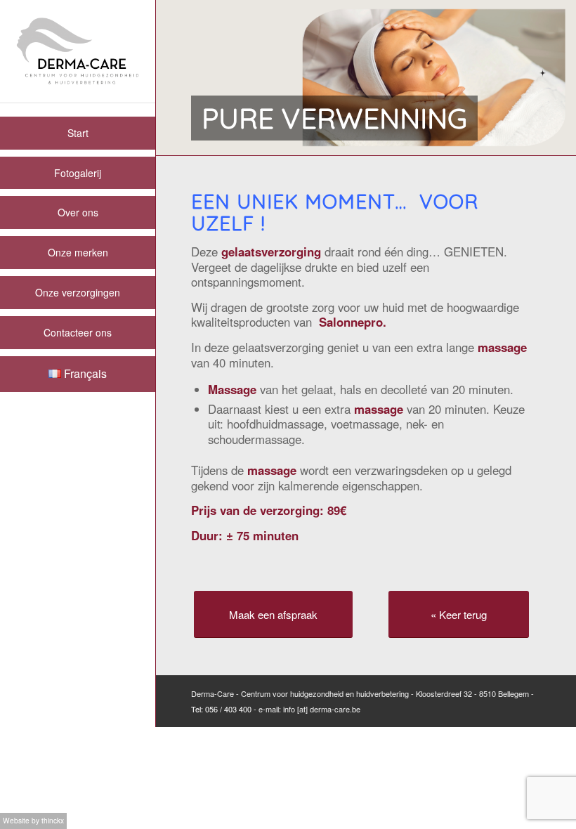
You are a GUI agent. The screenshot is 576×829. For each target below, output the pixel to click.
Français (84, 373)
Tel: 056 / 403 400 (221, 708)
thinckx (52, 820)
